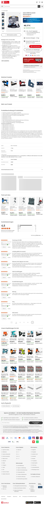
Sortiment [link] (34, 456)
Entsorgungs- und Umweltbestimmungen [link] (29, 496)
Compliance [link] (9, 496)
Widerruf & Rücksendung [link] (22, 470)
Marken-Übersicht (6, 474)
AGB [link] (20, 496)
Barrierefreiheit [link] (3, 498)
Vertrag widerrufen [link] (21, 472)
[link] (37, 2)
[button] (26, 225)
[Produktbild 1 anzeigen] (3, 13)
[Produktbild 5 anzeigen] (3, 28)
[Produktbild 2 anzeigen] (3, 17)
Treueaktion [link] (34, 460)
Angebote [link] (34, 449)
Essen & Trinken (6, 471)
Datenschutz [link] (15, 496)
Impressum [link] (3, 496)
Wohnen (4, 460)
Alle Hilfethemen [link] (20, 465)
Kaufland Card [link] (35, 454)
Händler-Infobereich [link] (36, 476)
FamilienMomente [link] (35, 467)
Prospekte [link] (34, 451)
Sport (4, 467)
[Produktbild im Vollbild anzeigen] (13, 22)
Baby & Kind (5, 458)
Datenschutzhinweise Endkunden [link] (18, 491)
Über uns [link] (4, 488)
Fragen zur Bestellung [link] (21, 467)
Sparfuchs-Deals (6, 449)
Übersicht (19, 449)
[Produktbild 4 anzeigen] (3, 24)
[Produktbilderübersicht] (3, 22)
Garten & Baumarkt (6, 454)
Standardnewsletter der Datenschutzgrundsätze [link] (20, 426)
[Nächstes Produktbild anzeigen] (3, 31)
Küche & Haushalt (6, 456)
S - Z (18, 458)
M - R (18, 456)
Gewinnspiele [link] (34, 462)
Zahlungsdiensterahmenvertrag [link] (20, 485)
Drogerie (4, 465)
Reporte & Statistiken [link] (5, 486)
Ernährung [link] (34, 465)
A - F (18, 451)
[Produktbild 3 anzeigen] (3, 21)
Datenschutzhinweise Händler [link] (20, 488)
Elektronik (5, 451)
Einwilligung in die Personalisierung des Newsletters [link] (23, 430)
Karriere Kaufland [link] (32, 486)
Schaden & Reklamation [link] (22, 474)
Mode (4, 462)
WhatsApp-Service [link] (35, 469)
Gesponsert (40, 328)
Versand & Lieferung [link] (21, 476)
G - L (18, 454)
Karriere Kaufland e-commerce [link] (32, 490)
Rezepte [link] (33, 458)
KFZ (3, 469)
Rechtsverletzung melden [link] (22, 478)
